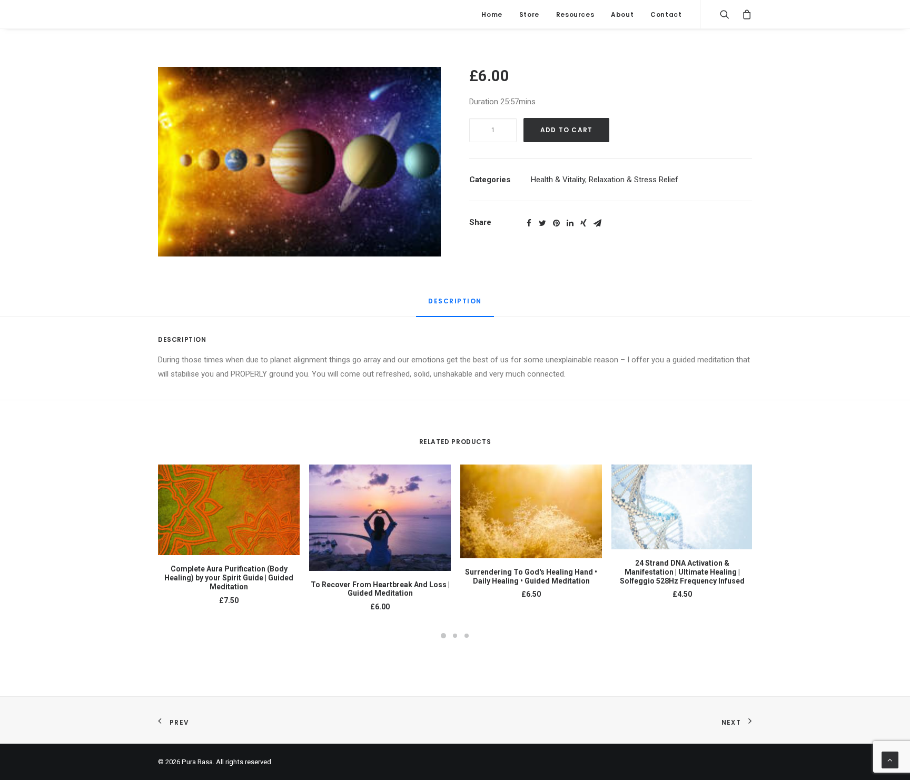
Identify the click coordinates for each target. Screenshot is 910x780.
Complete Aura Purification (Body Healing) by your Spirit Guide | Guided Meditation (228, 578)
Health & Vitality (558, 179)
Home (491, 14)
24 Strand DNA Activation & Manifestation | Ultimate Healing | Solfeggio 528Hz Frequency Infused (682, 572)
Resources (575, 14)
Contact (665, 14)
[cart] (744, 14)
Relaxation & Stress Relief (633, 179)
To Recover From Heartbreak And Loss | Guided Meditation (380, 589)
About (622, 14)
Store (529, 14)
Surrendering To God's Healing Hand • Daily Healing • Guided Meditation (531, 576)
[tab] (455, 305)
